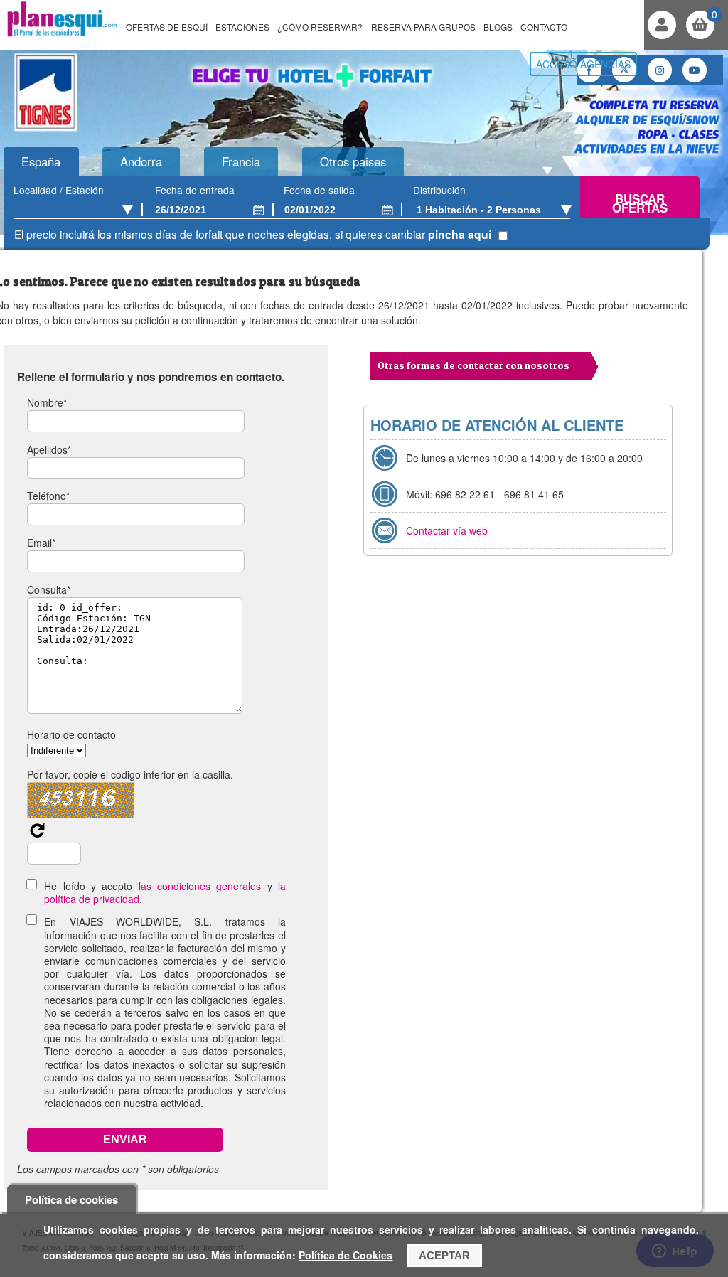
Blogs (498, 27)
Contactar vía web (447, 530)
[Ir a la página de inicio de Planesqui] (62, 35)
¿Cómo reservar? (320, 27)
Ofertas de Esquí (167, 27)
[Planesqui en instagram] (660, 70)
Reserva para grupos (423, 27)
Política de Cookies (345, 1255)
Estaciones (242, 27)
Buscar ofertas (640, 203)
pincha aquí (459, 234)
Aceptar (444, 1255)
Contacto (543, 27)
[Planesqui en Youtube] (694, 70)
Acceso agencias (583, 64)
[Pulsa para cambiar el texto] (37, 835)
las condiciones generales (200, 886)
